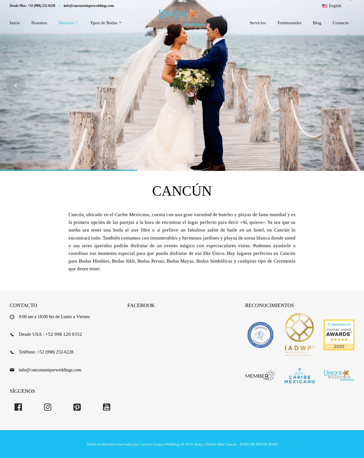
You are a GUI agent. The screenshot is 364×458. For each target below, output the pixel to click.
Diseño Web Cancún (221, 444)
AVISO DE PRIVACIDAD (258, 444)
